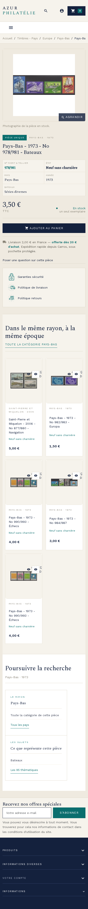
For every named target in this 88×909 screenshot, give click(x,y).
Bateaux (16, 760)
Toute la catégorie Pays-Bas (31, 344)
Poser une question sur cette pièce (28, 260)
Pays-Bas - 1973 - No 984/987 (62, 520)
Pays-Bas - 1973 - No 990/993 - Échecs (22, 522)
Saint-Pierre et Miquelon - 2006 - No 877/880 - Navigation (22, 426)
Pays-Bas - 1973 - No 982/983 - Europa (62, 422)
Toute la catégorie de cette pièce (34, 715)
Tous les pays (19, 724)
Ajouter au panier (44, 228)
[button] (46, 10)
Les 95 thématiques (24, 770)
